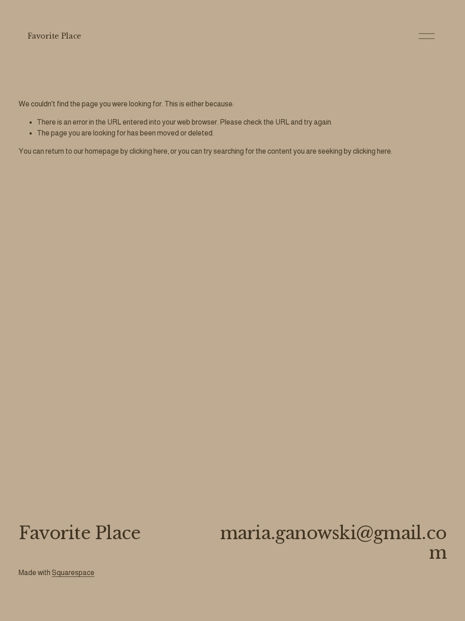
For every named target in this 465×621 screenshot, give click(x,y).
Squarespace (73, 572)
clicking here (148, 151)
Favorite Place (54, 35)
